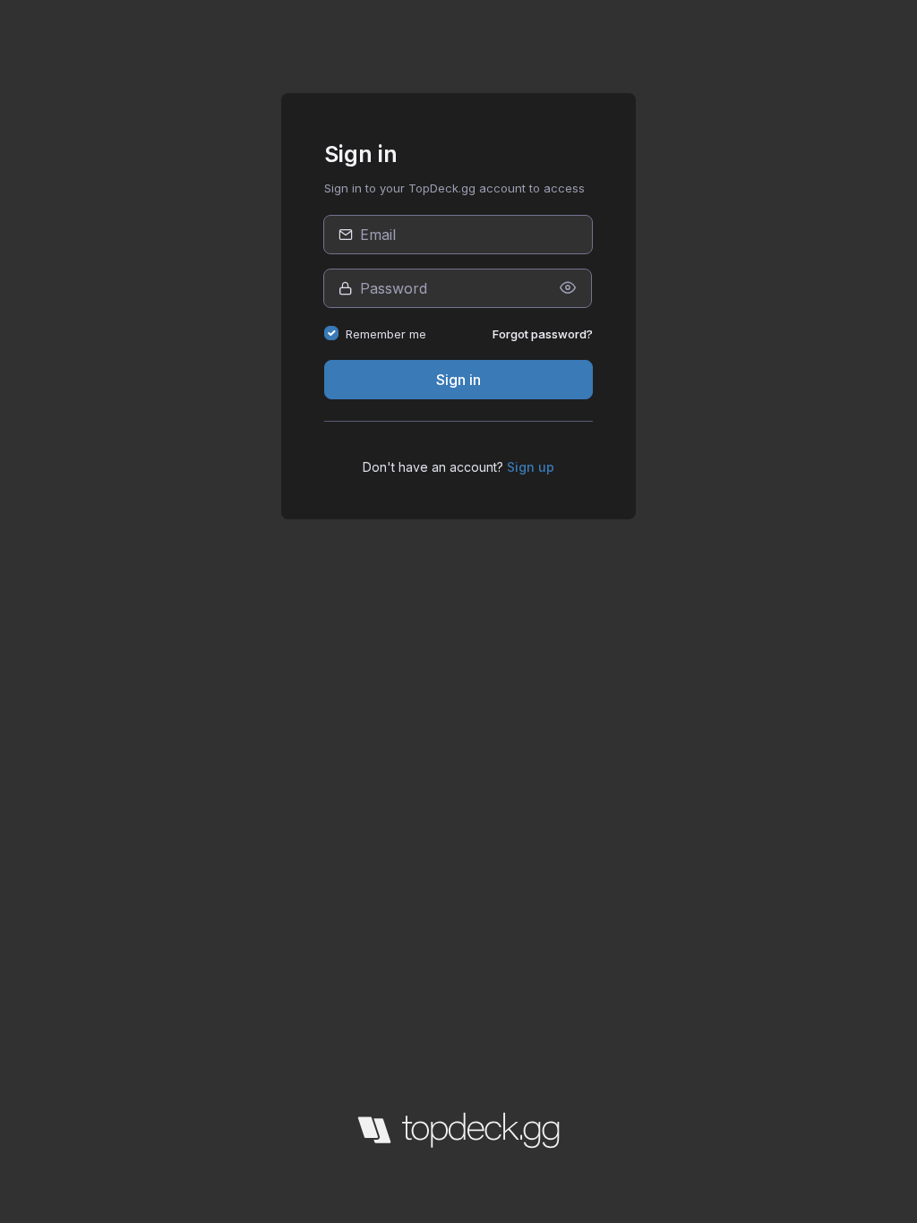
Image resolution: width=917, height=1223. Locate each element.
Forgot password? (543, 334)
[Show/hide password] (568, 288)
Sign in (458, 380)
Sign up (530, 467)
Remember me (386, 334)
